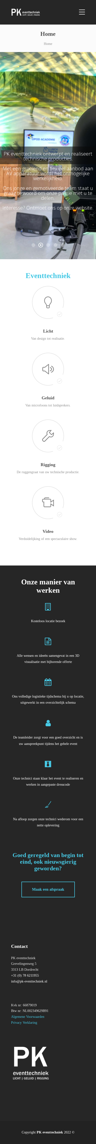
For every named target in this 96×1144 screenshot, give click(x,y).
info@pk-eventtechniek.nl (29, 981)
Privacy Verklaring (24, 1022)
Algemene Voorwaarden (27, 1017)
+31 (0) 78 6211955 (25, 975)
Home (48, 44)
